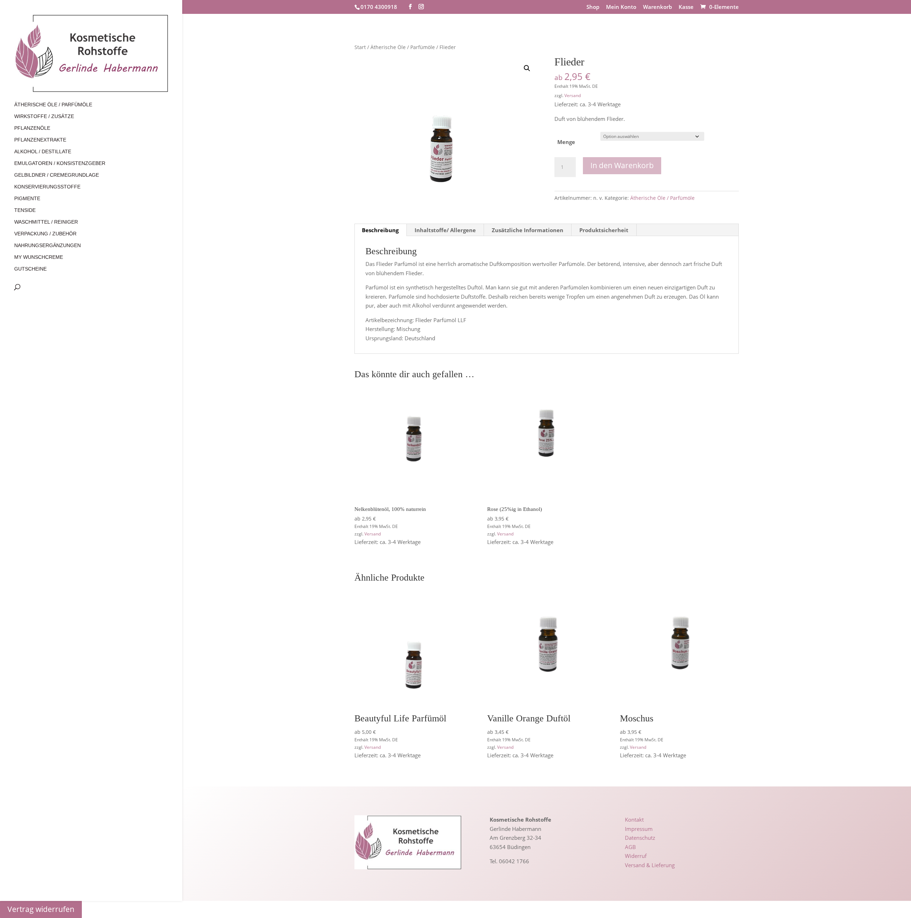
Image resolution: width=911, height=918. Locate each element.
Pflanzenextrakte (40, 140)
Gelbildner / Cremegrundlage (56, 175)
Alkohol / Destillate (42, 151)
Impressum (639, 828)
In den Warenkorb (622, 165)
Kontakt (634, 819)
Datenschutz (640, 837)
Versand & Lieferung (650, 865)
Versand (572, 95)
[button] (527, 68)
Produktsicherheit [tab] (603, 230)
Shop (592, 7)
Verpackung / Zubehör (45, 233)
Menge (566, 141)
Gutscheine (30, 269)
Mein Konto (621, 7)
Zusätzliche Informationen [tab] (527, 230)
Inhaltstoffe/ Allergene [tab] (445, 230)
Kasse (686, 7)
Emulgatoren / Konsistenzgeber (59, 163)
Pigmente (27, 198)
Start (360, 47)
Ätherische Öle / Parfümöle (53, 104)
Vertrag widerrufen (40, 909)
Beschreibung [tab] (380, 230)
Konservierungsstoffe (47, 187)
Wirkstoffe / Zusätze (44, 116)
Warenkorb (657, 7)
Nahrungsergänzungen (47, 245)
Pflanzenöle (32, 128)
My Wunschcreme (38, 257)
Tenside (25, 210)
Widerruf (636, 855)
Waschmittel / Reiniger (46, 222)
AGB (630, 846)
